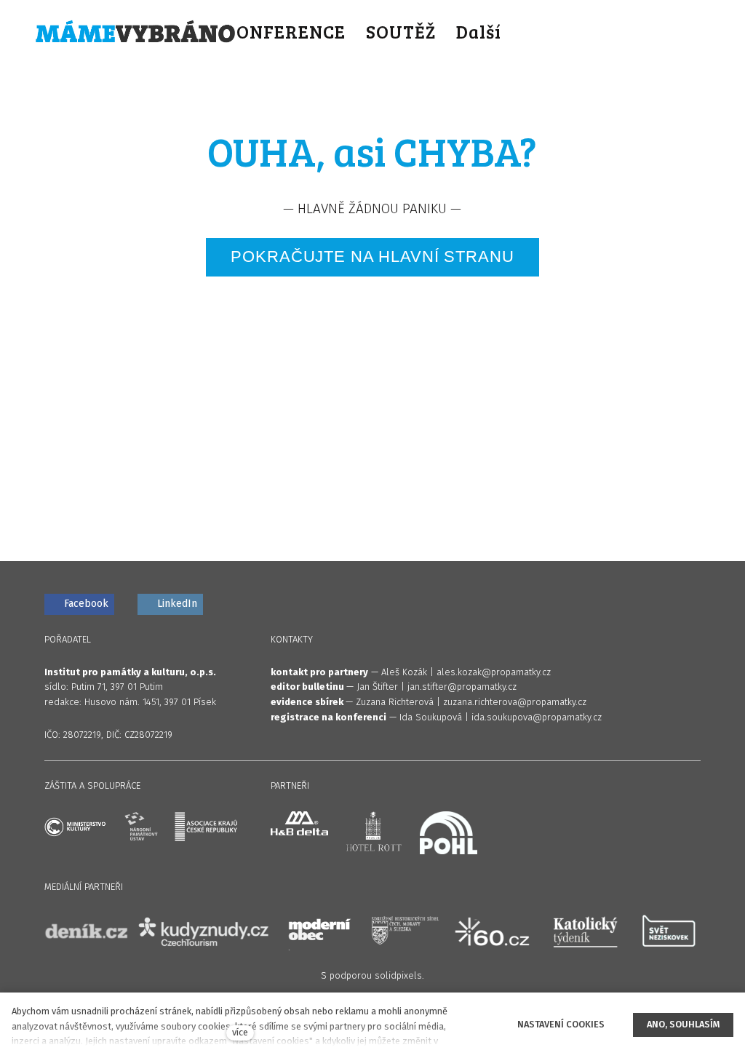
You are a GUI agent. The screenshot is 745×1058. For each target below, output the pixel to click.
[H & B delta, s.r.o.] (299, 823)
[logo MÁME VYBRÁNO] (135, 32)
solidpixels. (399, 975)
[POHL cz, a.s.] (448, 832)
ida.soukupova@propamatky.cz (536, 717)
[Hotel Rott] (373, 834)
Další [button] (481, 31)
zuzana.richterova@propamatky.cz (514, 701)
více (240, 1032)
